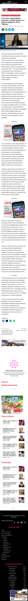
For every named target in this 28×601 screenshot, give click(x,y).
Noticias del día (15, 15)
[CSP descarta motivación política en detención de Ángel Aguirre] (21, 438)
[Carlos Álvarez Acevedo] (2, 26)
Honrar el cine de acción (21, 330)
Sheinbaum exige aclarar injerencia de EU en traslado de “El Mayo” (10, 430)
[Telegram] (12, 29)
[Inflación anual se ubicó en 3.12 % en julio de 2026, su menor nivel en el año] (21, 446)
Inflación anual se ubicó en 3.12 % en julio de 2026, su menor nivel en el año (10, 445)
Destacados (5, 15)
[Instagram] (18, 522)
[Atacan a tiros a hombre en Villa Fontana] (21, 422)
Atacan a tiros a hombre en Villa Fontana (10, 421)
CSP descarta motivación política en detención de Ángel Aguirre (10, 438)
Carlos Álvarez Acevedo (10, 26)
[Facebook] (2, 29)
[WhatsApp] (6, 29)
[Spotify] (21, 522)
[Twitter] (9, 29)
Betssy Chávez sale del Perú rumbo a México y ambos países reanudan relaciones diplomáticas (9, 453)
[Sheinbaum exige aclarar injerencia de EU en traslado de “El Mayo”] (21, 430)
